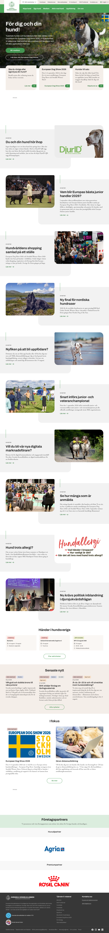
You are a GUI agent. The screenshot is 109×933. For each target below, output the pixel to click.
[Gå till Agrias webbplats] (54, 849)
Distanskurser (51, 2)
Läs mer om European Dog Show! (24, 57)
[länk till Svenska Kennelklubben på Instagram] (96, 929)
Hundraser (43, 2)
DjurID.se (59, 912)
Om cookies (73, 929)
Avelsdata (59, 907)
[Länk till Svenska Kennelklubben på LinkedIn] (102, 929)
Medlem (46, 8)
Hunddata (59, 905)
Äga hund (37, 8)
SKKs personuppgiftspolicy (39, 929)
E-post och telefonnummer (90, 900)
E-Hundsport (73, 2)
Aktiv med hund (58, 8)
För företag (60, 920)
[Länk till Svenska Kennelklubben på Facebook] (92, 929)
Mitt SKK (59, 900)
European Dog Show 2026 (64, 917)
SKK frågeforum (86, 903)
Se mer (54, 781)
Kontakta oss (94, 2)
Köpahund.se (60, 910)
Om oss (81, 8)
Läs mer (9, 159)
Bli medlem (15, 50)
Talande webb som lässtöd (23, 929)
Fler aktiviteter (54, 656)
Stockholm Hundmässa (63, 915)
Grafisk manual (10, 929)
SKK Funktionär (83, 2)
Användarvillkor (53, 929)
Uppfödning (70, 8)
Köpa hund (27, 8)
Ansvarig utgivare (63, 929)
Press (79, 929)
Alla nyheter (54, 707)
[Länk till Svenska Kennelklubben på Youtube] (99, 929)
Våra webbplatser (62, 2)
